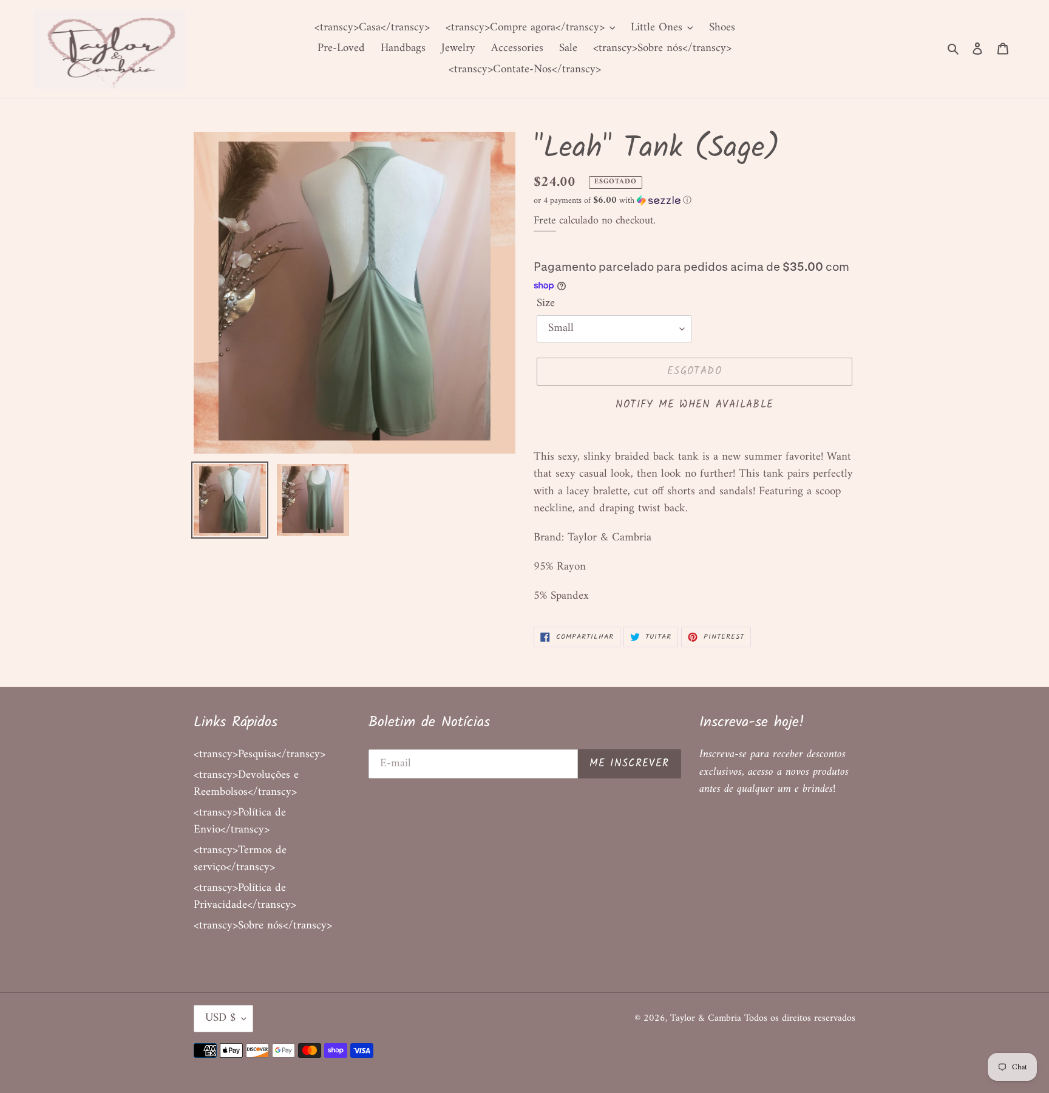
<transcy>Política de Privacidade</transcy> (245, 897)
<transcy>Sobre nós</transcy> (263, 926)
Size (546, 304)
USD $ (220, 1018)
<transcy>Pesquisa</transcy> (259, 754)
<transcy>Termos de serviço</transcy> (240, 859)
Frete (545, 220)
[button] (612, 200)
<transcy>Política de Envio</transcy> (240, 821)
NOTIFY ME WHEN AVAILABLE (695, 405)
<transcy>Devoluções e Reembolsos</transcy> (246, 784)
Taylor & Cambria (707, 1018)
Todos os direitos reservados (799, 1018)
